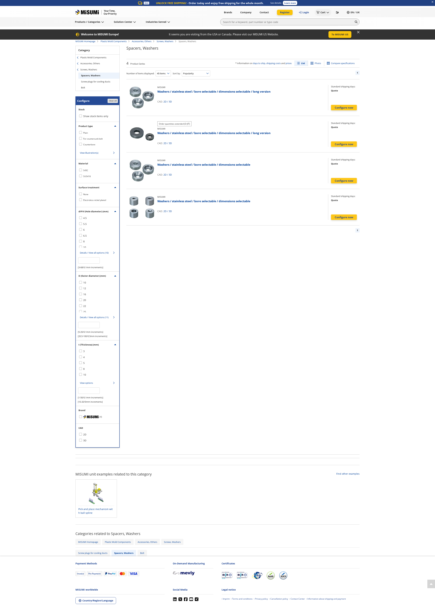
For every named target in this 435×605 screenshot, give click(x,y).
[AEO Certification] (257, 575)
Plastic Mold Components (114, 41)
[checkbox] (97, 132)
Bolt (83, 87)
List (303, 63)
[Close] (358, 32)
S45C (85, 170)
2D (165, 101)
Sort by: (176, 73)
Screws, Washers (165, 41)
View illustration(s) (89, 152)
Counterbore (89, 144)
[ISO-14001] (242, 575)
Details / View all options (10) (94, 252)
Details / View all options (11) (94, 317)
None (85, 194)
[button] (290, 3)
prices (289, 63)
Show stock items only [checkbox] (95, 116)
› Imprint (226, 598)
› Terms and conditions (242, 598)
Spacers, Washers (90, 75)
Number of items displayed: (140, 73)
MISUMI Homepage (85, 41)
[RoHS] (270, 575)
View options (86, 382)
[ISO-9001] (227, 575)
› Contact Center (297, 598)
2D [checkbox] (84, 434)
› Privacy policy (261, 598)
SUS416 (87, 176)
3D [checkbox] (84, 440)
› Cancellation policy (278, 598)
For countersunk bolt (93, 138)
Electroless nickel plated (94, 200)
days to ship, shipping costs (267, 63)
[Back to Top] (431, 584)
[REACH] (283, 575)
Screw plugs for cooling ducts (95, 81)
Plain (85, 132)
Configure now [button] (344, 107)
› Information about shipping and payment (326, 598)
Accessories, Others (141, 41)
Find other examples (348, 473)
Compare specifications (343, 63)
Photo (318, 63)
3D (170, 101)
